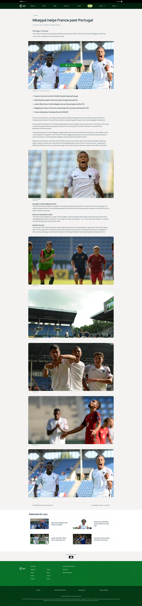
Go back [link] (36, 15)
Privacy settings (103, 590)
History (49, 575)
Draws (32, 572)
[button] (67, 6)
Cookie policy (81, 590)
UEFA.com (65, 569)
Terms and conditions (60, 590)
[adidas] (71, 557)
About (48, 579)
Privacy (38, 590)
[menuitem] (34, 6)
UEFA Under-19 (23, 6)
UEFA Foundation (67, 572)
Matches (33, 569)
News (48, 572)
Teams (48, 569)
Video (32, 575)
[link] (32, 6)
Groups (33, 579)
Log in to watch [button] (72, 65)
